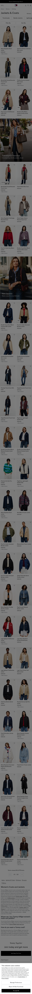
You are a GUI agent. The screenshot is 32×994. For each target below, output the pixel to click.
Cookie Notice (21, 977)
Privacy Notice (5, 978)
